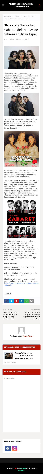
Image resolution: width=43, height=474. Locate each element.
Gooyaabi (21, 470)
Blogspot (22, 468)
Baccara (11, 16)
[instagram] (15, 448)
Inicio (6, 16)
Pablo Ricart (10, 39)
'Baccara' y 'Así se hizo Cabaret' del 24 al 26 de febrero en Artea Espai (24, 355)
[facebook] (8, 448)
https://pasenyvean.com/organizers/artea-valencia (21, 284)
